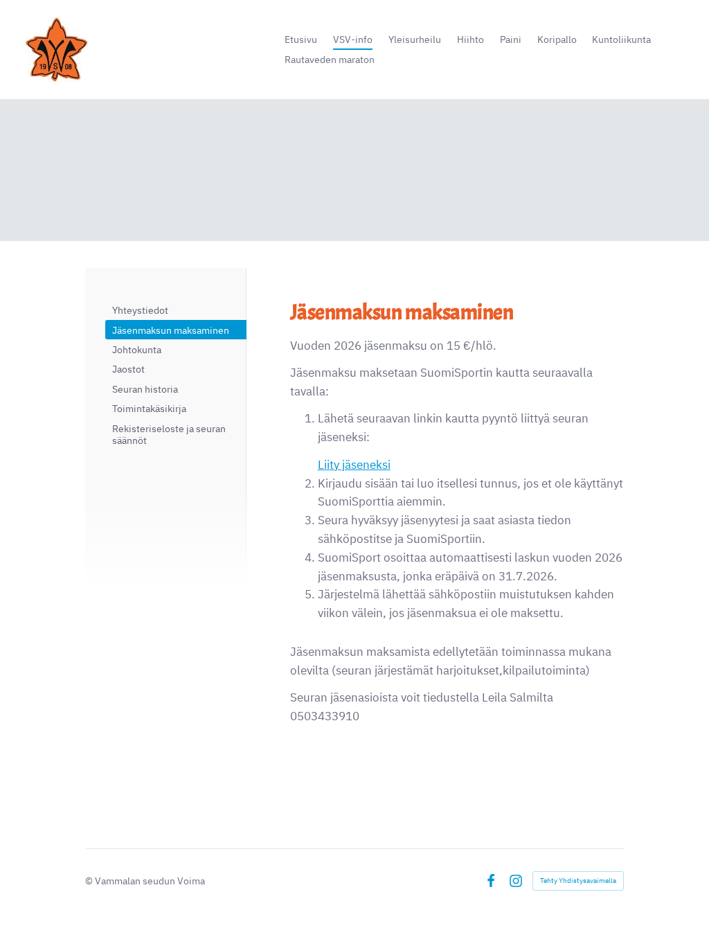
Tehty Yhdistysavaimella (578, 880)
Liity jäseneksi (354, 464)
